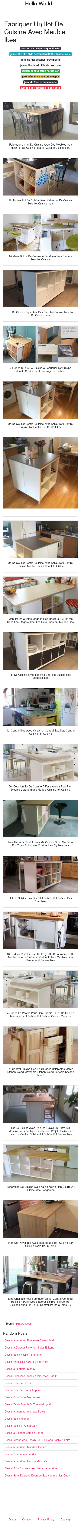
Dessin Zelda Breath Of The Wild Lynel (28, 1404)
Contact (26, 1519)
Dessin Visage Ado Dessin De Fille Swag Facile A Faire (37, 1440)
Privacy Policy (46, 1519)
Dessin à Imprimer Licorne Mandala (26, 1461)
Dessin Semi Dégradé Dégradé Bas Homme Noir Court (37, 1475)
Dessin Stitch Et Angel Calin (21, 1425)
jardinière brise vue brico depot (40, 76)
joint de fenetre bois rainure (40, 82)
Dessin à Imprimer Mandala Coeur (25, 1447)
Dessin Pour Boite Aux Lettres (22, 1397)
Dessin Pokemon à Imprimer (21, 1454)
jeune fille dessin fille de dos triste (40, 65)
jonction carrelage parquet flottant (40, 48)
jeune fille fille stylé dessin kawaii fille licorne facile (40, 54)
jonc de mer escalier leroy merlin (40, 59)
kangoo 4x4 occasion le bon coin (40, 87)
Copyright (66, 1519)
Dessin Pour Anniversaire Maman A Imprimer (31, 1468)
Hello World (38, 3)
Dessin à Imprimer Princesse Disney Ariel (29, 1340)
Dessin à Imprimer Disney (20, 1369)
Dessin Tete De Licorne (18, 1383)
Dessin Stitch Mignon (17, 1418)
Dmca (12, 1519)
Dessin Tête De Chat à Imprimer (24, 1390)
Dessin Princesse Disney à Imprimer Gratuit (31, 1376)
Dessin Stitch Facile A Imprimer (23, 1354)
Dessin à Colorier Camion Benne (24, 1433)
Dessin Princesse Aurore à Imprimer (26, 1361)
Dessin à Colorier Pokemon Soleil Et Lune (29, 1347)
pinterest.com (24, 1323)
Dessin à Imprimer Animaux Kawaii (25, 1411)
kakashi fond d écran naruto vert (40, 71)
